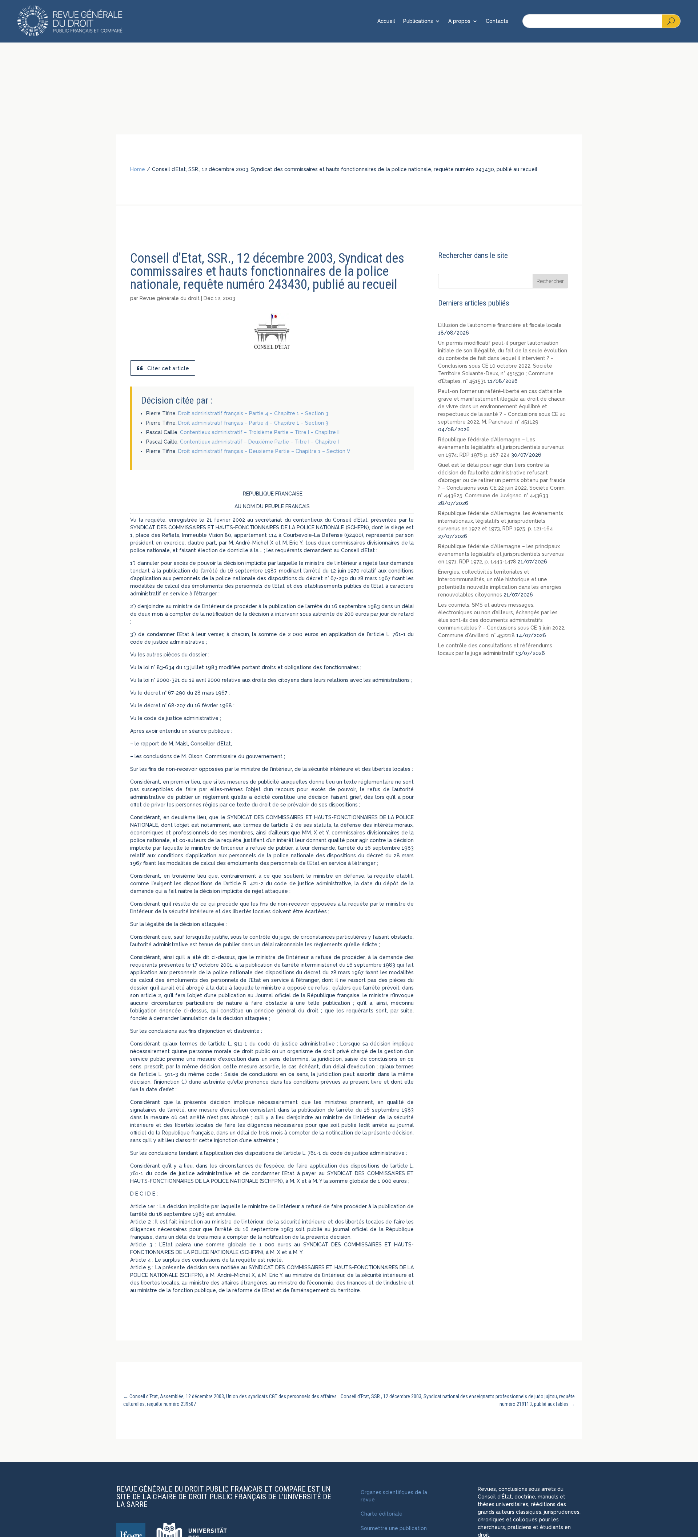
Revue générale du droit (170, 298)
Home (137, 169)
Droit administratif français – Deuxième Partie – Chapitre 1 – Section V (264, 451)
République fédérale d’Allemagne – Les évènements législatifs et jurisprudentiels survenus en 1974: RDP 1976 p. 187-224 (501, 447)
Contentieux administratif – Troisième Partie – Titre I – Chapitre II (260, 432)
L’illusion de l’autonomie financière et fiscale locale (500, 325)
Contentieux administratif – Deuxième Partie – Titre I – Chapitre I (259, 442)
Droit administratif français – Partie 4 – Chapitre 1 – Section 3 (253, 413)
